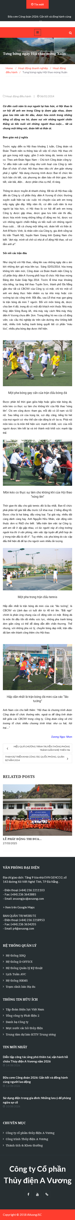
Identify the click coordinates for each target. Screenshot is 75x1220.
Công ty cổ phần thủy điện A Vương (30, 1133)
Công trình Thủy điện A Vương (27, 1139)
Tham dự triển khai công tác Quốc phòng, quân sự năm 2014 (34, 758)
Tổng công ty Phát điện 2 (22, 1015)
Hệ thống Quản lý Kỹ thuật (24, 968)
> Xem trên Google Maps (19, 907)
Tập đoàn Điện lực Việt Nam (25, 1009)
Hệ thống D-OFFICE (19, 961)
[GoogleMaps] (47, 1194)
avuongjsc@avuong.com (28, 898)
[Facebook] (28, 1194)
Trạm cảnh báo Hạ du (20, 986)
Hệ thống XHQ (16, 955)
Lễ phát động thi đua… (22, 839)
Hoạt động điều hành (18, 96)
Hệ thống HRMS (17, 980)
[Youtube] (37, 1194)
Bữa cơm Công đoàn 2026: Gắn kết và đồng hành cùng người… (39, 19)
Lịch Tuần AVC (16, 974)
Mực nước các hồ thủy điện (24, 1028)
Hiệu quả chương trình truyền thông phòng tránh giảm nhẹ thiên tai (42, 748)
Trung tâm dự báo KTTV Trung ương (31, 1034)
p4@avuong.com (23, 928)
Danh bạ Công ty (17, 1022)
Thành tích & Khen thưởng (24, 1145)
